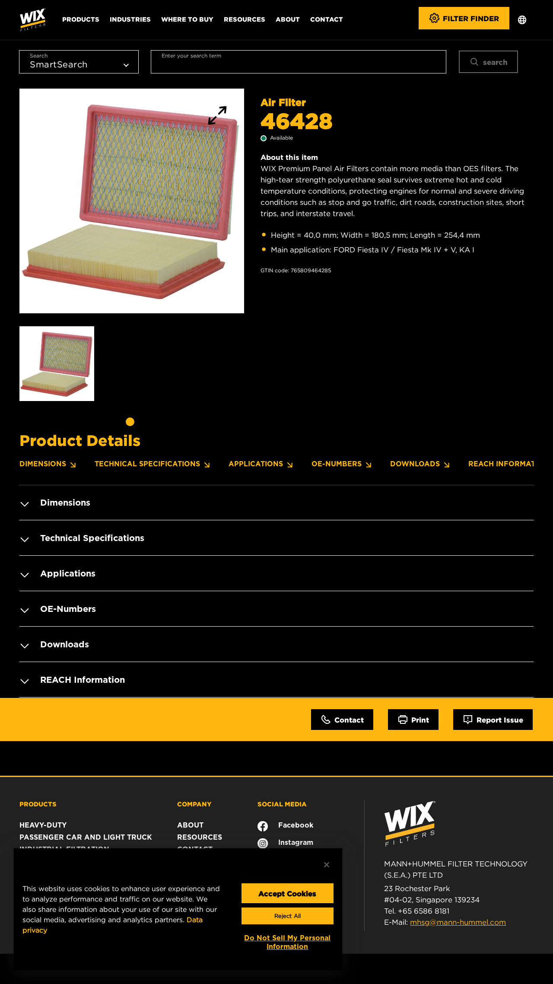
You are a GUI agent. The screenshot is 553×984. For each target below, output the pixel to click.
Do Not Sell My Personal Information (287, 942)
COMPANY (194, 804)
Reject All (287, 916)
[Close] (326, 864)
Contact (326, 19)
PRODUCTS (38, 804)
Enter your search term (191, 55)
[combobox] (298, 62)
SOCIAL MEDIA (282, 804)
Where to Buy (187, 19)
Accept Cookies (287, 893)
